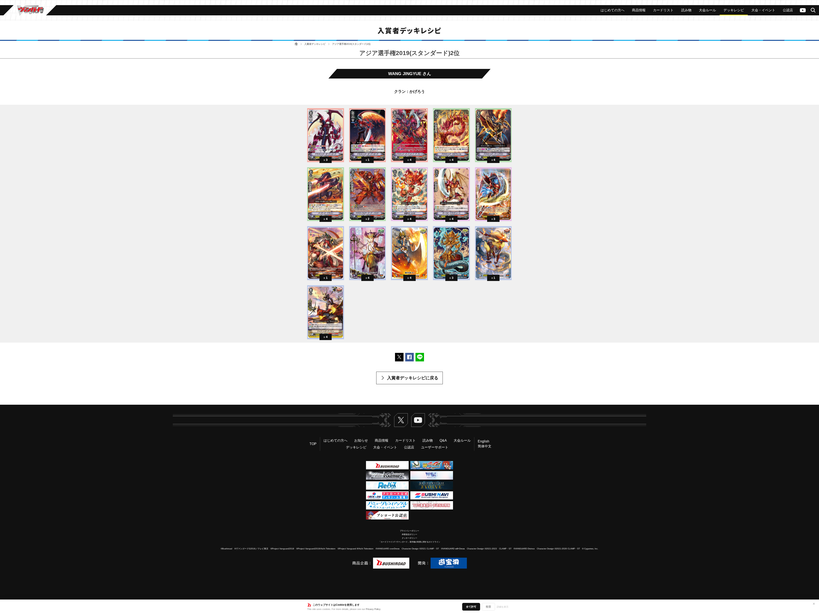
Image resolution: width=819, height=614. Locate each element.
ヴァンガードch (803, 10)
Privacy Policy (373, 609)
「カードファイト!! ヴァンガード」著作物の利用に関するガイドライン (409, 542)
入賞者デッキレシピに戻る (412, 377)
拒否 (488, 606)
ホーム (296, 44)
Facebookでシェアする (409, 357)
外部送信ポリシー (409, 534)
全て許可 (471, 606)
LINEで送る (419, 357)
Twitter (401, 420)
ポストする (399, 357)
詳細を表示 (502, 606)
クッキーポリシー (409, 538)
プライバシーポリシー (409, 531)
